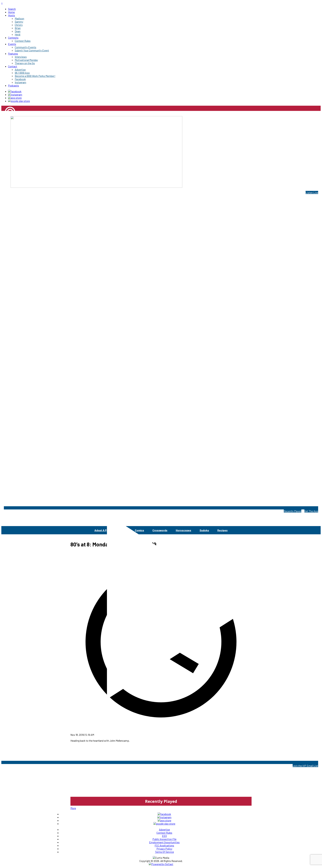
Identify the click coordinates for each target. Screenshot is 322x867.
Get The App (311, 511)
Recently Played (292, 511)
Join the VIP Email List (305, 765)
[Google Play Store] (19, 100)
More (73, 808)
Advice (122, 530)
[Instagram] (15, 94)
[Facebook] (14, 91)
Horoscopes (183, 530)
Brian (4, 123)
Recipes (222, 530)
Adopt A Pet (102, 530)
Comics (139, 530)
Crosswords (159, 530)
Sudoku (204, 530)
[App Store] (15, 97)
